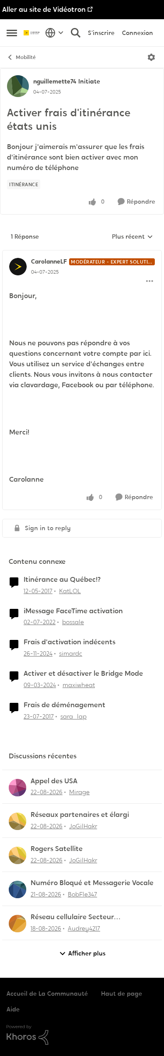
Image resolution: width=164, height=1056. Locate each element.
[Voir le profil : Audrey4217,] (17, 923)
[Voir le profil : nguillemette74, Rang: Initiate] (18, 86)
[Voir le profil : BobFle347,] (17, 889)
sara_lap (73, 716)
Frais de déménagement (64, 705)
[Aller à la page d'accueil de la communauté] (32, 32)
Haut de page (121, 993)
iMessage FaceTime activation (73, 611)
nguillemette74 (54, 81)
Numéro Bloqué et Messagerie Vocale (92, 883)
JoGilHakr (83, 826)
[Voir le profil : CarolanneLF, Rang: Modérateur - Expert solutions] (18, 266)
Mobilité (26, 57)
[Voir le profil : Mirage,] (17, 787)
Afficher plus (86, 953)
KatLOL (70, 591)
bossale (73, 622)
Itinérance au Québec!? (62, 579)
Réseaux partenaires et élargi (80, 814)
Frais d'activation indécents (69, 642)
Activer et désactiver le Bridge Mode (83, 673)
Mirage (79, 792)
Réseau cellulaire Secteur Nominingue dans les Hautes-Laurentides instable (79, 917)
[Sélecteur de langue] (54, 33)
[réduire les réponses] (82, 254)
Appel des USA (54, 781)
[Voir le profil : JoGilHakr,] (17, 821)
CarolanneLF (49, 261)
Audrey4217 (84, 928)
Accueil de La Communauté (47, 993)
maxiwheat (79, 685)
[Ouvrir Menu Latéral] (11, 32)
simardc (70, 653)
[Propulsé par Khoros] (82, 1035)
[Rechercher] (75, 33)
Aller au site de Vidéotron (44, 9)
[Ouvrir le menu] (151, 57)
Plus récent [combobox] (132, 237)
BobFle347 (82, 894)
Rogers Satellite (57, 848)
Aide (13, 1009)
